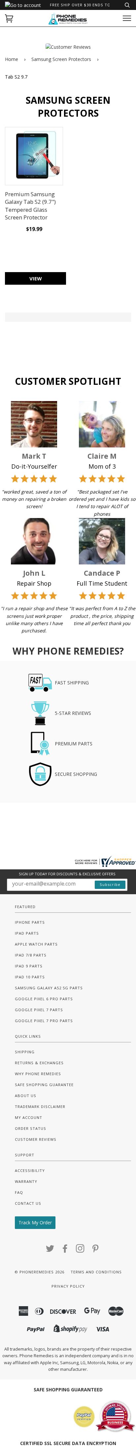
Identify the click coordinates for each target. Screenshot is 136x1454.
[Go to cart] (9, 18)
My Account (28, 1117)
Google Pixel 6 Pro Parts (44, 998)
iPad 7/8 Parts (31, 955)
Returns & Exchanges (39, 1062)
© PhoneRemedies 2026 (39, 1271)
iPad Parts (27, 933)
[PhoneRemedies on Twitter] (50, 1250)
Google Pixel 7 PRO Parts (44, 1020)
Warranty (26, 1181)
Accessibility (30, 1170)
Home (11, 59)
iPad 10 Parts (30, 976)
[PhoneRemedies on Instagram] (80, 1250)
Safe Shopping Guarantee (44, 1084)
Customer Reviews (35, 1139)
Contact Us (28, 1203)
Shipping (25, 1051)
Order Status (30, 1128)
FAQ (19, 1192)
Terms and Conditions (96, 1271)
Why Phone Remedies (38, 1073)
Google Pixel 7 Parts (39, 1009)
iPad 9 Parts (29, 965)
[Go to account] (23, 5)
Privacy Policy (68, 1286)
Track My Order (35, 1222)
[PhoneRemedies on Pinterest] (95, 1250)
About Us (25, 1095)
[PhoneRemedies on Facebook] (65, 1250)
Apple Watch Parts (36, 944)
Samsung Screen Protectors (61, 59)
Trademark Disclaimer (40, 1106)
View (35, 278)
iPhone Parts (30, 922)
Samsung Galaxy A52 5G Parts (49, 987)
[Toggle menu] (127, 18)
